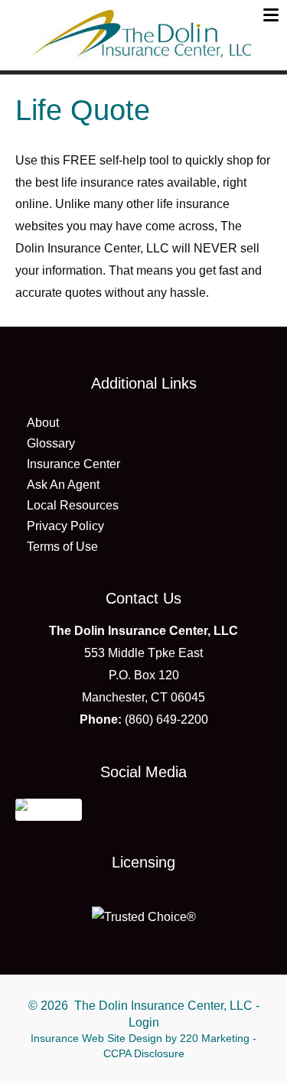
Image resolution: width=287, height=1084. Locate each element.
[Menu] (271, 14)
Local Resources (73, 505)
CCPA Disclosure (143, 1053)
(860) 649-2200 (166, 719)
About (43, 422)
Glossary (51, 443)
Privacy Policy (65, 525)
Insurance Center (73, 463)
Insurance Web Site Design (96, 1038)
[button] (48, 808)
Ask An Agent (63, 484)
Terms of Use (62, 546)
